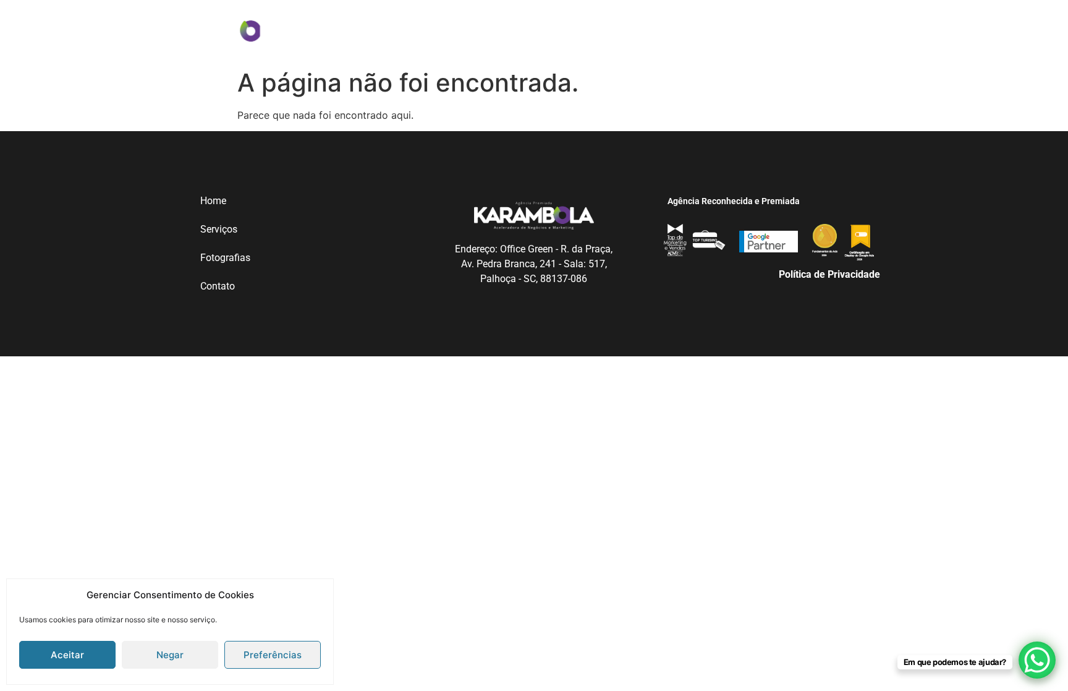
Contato (637, 29)
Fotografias (558, 29)
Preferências (273, 655)
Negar (170, 655)
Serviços (479, 29)
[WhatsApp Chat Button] (1037, 660)
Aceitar (67, 655)
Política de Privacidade (829, 274)
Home (419, 29)
